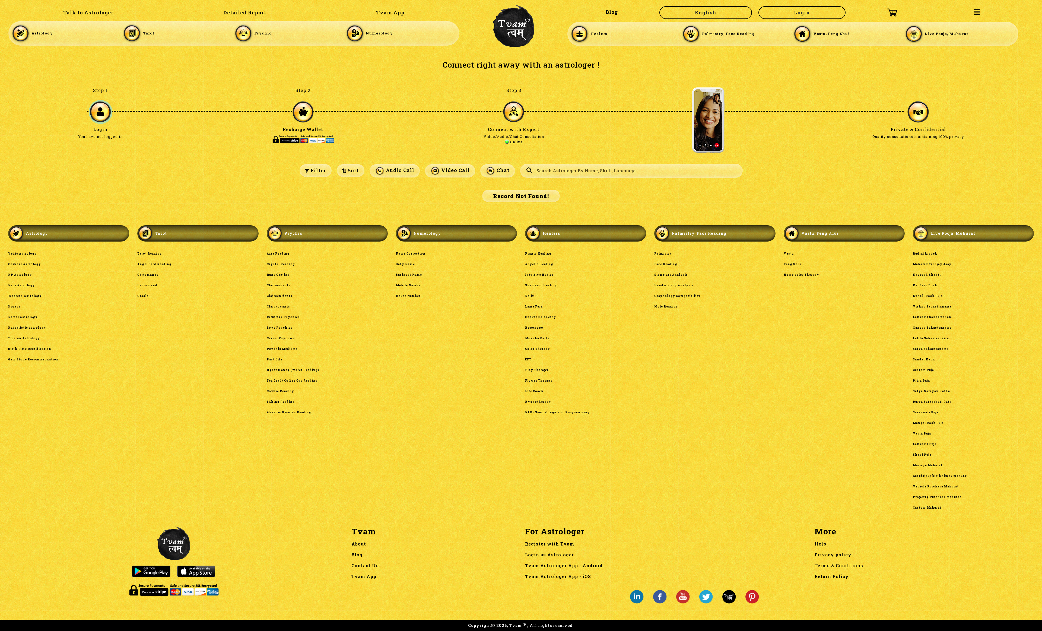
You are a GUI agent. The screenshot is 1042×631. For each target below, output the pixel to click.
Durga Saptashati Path (932, 402)
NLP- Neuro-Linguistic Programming (557, 412)
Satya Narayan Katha (932, 391)
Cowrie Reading (280, 391)
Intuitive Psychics (283, 317)
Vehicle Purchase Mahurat (936, 486)
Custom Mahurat (927, 507)
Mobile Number (409, 285)
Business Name (409, 275)
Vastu (789, 253)
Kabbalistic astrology (27, 327)
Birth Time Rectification (29, 349)
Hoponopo (534, 327)
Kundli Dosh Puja (928, 296)
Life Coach (534, 391)
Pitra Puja (921, 380)
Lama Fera (534, 306)
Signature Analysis (671, 275)
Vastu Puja (922, 433)
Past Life (274, 359)
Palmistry (663, 253)
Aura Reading (278, 253)
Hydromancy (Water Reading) (293, 370)
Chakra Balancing (540, 317)
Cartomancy (148, 275)
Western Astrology (25, 296)
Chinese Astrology (24, 264)
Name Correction (410, 253)
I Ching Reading (281, 402)
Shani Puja (922, 454)
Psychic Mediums (282, 349)
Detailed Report (244, 12)
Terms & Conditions (839, 565)
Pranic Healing (538, 253)
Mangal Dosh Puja (928, 423)
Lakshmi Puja (924, 444)
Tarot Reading (149, 253)
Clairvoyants (278, 306)
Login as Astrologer (549, 554)
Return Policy (832, 576)
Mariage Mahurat (927, 465)
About (358, 544)
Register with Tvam (549, 544)
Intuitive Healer (539, 275)
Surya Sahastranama (931, 349)
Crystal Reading (281, 264)
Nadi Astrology (21, 285)
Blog (612, 12)
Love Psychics (280, 327)
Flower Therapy (539, 380)
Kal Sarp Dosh (925, 285)
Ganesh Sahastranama (932, 327)
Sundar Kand (924, 359)
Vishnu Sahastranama (932, 306)
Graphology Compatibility (677, 296)
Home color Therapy (801, 275)
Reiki (530, 296)
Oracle (142, 296)
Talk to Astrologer (88, 12)
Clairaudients (278, 285)
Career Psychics (281, 338)
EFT (528, 359)
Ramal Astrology (23, 317)
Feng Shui (792, 264)
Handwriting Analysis (674, 285)
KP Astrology (20, 275)
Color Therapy (537, 349)
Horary (14, 306)
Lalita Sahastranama (931, 338)
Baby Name (405, 264)
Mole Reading (666, 306)
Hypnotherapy (538, 402)
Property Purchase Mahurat (937, 497)
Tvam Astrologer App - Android (564, 565)
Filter (317, 170)
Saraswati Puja (925, 412)
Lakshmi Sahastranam (932, 317)
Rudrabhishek (925, 253)
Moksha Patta (537, 338)
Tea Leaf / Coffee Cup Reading (292, 380)
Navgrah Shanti (927, 275)
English (705, 12)
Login (802, 12)
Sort (352, 170)
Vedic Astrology (22, 253)
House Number (408, 296)
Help (820, 544)
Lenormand (147, 285)
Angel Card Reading (154, 264)
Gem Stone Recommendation (33, 359)
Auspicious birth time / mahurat (940, 476)
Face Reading (665, 264)
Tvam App (390, 12)
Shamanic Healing (541, 285)
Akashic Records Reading (289, 412)
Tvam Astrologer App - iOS (558, 576)
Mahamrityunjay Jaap (932, 264)
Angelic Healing (539, 264)
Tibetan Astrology (24, 338)
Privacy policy (833, 554)
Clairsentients (279, 296)
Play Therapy (537, 370)
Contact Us (365, 565)
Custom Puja (923, 370)
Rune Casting (278, 275)
